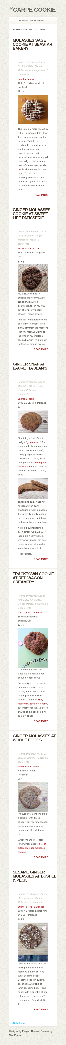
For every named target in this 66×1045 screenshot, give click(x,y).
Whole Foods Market (29, 766)
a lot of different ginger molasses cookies (32, 847)
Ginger (30, 235)
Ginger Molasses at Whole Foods (34, 738)
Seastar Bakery (26, 79)
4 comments (36, 902)
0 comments (24, 607)
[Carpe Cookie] (33, 9)
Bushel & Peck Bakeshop (31, 906)
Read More (41, 195)
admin (32, 231)
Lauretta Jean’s (26, 398)
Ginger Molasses (27, 390)
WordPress (15, 1035)
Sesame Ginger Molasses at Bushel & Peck (34, 876)
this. (30, 173)
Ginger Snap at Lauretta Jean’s (30, 366)
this (20, 169)
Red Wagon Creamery (30, 612)
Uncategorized (37, 70)
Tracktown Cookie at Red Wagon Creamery (33, 578)
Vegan (32, 239)
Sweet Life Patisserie (29, 248)
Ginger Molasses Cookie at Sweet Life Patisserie (31, 213)
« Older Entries (18, 1023)
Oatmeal (41, 603)
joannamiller (35, 62)
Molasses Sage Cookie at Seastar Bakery (32, 44)
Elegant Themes (30, 1031)
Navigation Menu (33, 20)
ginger (33, 442)
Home (16, 29)
